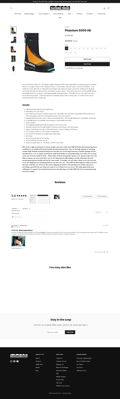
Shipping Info (60, 364)
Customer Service (61, 361)
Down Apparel (44, 14)
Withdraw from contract (63, 386)
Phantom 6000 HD (16, 248)
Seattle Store (39, 364)
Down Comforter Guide (83, 361)
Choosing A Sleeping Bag (84, 358)
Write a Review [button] (103, 196)
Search (38, 358)
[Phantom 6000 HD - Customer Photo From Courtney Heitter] (57, 197)
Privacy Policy (60, 380)
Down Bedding (58, 14)
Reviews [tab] (14, 208)
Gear (70, 14)
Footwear (90, 14)
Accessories (102, 14)
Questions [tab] (25, 208)
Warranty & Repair (61, 370)
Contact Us (59, 358)
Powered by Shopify (66, 393)
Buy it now (87, 64)
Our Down (80, 367)
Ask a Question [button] (88, 196)
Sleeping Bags (29, 14)
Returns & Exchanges (62, 367)
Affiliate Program (61, 377)
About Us (38, 361)
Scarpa (67, 27)
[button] (105, 252)
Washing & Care (81, 370)
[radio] (66, 48)
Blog (37, 370)
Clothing (79, 14)
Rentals (38, 367)
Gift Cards (17, 14)
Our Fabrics (80, 364)
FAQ (57, 374)
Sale (60, 18)
